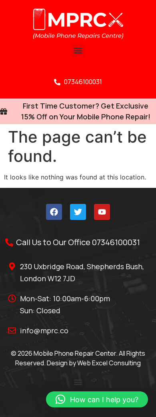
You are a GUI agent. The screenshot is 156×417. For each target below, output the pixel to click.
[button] (78, 50)
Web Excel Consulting (109, 363)
